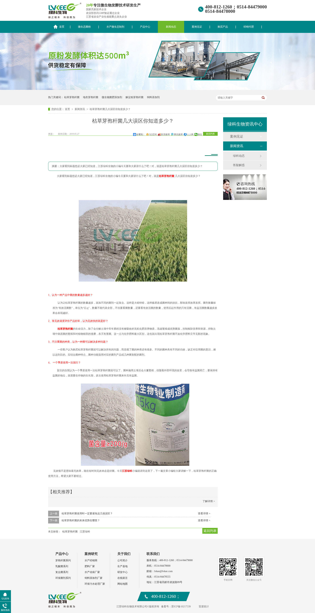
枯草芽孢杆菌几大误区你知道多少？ (110, 109)
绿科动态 (239, 155)
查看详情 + (204, 513)
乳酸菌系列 (61, 566)
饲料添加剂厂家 (93, 578)
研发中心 (122, 572)
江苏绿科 (127, 471)
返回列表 (210, 133)
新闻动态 (171, 26)
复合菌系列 (61, 572)
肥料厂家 (90, 566)
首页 (61, 26)
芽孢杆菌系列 (63, 560)
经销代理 (249, 26)
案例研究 (91, 554)
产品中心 (145, 26)
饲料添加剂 (153, 97)
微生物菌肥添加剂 (112, 97)
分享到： (140, 134)
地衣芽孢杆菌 (90, 97)
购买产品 (223, 26)
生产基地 (122, 566)
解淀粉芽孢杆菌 (134, 97)
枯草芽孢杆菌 (71, 97)
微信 (200, 134)
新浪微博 (165, 134)
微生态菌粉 (84, 26)
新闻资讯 (80, 109)
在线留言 (122, 578)
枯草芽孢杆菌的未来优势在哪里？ (81, 520)
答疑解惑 (239, 165)
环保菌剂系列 (63, 578)
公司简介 (122, 560)
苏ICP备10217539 (181, 606)
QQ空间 (153, 134)
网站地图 (122, 583)
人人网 (190, 134)
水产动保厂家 (92, 572)
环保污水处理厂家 (95, 583)
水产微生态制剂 (115, 26)
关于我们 (124, 554)
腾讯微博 (178, 134)
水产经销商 (91, 560)
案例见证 (197, 26)
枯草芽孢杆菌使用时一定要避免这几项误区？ (87, 513)
